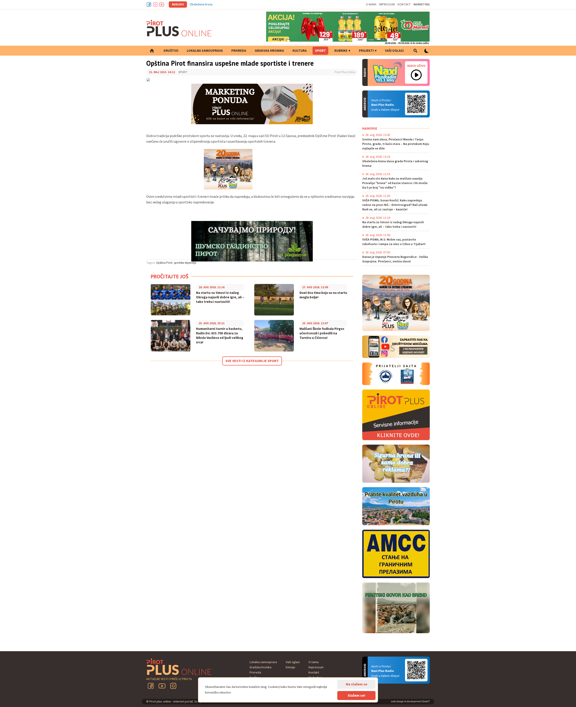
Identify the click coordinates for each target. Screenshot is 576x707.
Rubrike (340, 50)
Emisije (290, 667)
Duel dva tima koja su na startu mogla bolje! (323, 295)
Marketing (422, 4)
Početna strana (152, 51)
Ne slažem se (356, 684)
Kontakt (404, 4)
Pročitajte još (170, 276)
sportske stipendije (185, 263)
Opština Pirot (164, 263)
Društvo (171, 50)
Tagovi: (150, 263)
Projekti (366, 50)
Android (416, 104)
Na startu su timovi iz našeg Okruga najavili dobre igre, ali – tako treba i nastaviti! (220, 297)
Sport (320, 50)
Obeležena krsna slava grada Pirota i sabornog (221, 4)
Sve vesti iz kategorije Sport (252, 360)
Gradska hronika (269, 50)
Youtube (161, 4)
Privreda (238, 50)
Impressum (387, 4)
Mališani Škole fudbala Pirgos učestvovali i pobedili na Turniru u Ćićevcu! (321, 333)
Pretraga (415, 51)
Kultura (299, 50)
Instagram (155, 4)
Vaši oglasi (394, 50)
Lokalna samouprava (205, 50)
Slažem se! (356, 695)
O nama (371, 4)
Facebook (149, 4)
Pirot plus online (179, 28)
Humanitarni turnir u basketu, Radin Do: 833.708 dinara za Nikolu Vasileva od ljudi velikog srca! (219, 336)
